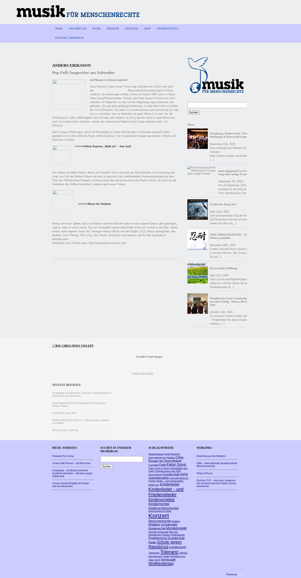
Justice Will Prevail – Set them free (71, 463)
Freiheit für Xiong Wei (223, 204)
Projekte (113, 28)
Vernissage (168, 559)
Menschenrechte (159, 521)
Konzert (158, 515)
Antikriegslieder (156, 454)
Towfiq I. (242, 574)
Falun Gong (176, 464)
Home (59, 28)
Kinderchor (153, 485)
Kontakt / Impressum (69, 37)
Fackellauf (153, 465)
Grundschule (171, 474)
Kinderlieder (170, 484)
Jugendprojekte (158, 477)
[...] (212, 159)
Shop (147, 28)
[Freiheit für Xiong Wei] (197, 209)
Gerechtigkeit (155, 474)
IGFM (184, 474)
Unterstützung (167, 28)
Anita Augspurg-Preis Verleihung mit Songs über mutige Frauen (239, 172)
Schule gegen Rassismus (165, 544)
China (179, 457)
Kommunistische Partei (159, 511)
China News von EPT (78, 345)
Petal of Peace (205, 473)
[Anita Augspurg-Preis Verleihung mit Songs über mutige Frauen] (201, 170)
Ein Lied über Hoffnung (223, 268)
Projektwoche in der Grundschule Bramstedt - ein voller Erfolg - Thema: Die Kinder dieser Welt (236, 301)
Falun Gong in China (158, 468)
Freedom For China (63, 456)
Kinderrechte (158, 504)
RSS (246, 28)
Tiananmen (154, 553)
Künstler (131, 28)
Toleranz (169, 552)
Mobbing (176, 521)
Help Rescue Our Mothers (211, 456)
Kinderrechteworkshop (163, 508)
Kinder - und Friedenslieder (170, 481)
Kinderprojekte (161, 499)
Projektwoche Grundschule (166, 538)
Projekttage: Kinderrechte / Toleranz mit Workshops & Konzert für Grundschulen (233, 135)
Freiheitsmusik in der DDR (168, 471)
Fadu (162, 464)
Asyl (164, 457)
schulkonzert (177, 547)
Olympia (152, 532)
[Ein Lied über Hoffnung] (197, 273)
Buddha (171, 457)
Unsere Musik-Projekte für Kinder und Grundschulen (70, 485)
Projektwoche (178, 535)
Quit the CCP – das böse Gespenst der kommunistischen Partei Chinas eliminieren (216, 483)
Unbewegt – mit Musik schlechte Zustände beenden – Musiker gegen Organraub (72, 473)
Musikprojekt (176, 528)
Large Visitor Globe (142, 373)
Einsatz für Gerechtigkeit (164, 460)
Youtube (240, 28)
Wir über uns (77, 28)
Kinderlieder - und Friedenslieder (165, 492)
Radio (152, 542)
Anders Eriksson (71, 65)
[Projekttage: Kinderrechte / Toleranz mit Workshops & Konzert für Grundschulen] (197, 138)
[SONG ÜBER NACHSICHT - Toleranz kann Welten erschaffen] (197, 240)
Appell (167, 454)
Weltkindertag (160, 563)
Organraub (162, 532)
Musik (97, 28)
